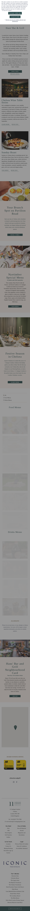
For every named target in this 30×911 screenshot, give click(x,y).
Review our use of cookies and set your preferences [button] (16, 20)
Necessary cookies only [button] (15, 13)
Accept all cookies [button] (15, 16)
